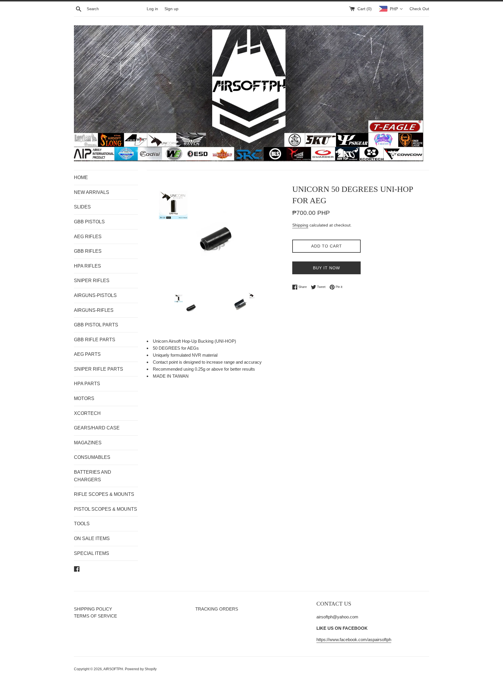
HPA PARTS (87, 383)
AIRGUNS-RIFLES (94, 310)
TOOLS (82, 523)
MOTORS (84, 398)
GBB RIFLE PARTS (94, 339)
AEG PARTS (87, 354)
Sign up (171, 9)
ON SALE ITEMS (92, 538)
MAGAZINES (88, 442)
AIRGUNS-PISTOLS (95, 295)
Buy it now (326, 268)
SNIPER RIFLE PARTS (98, 369)
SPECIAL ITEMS (91, 553)
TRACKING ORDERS (216, 608)
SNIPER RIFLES (91, 280)
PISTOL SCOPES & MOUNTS (105, 509)
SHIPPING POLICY (93, 608)
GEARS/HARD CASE (97, 427)
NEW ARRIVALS (91, 192)
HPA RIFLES (87, 265)
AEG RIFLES (88, 236)
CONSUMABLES (92, 457)
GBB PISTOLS (89, 221)
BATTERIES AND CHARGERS (92, 476)
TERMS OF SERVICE (95, 615)
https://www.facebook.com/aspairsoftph (353, 639)
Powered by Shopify (141, 669)
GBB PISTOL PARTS (96, 324)
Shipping (300, 225)
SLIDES (82, 206)
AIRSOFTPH (113, 669)
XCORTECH (87, 413)
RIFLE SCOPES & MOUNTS (104, 494)
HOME (81, 177)
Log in (152, 9)
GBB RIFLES (88, 251)
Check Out (419, 9)
